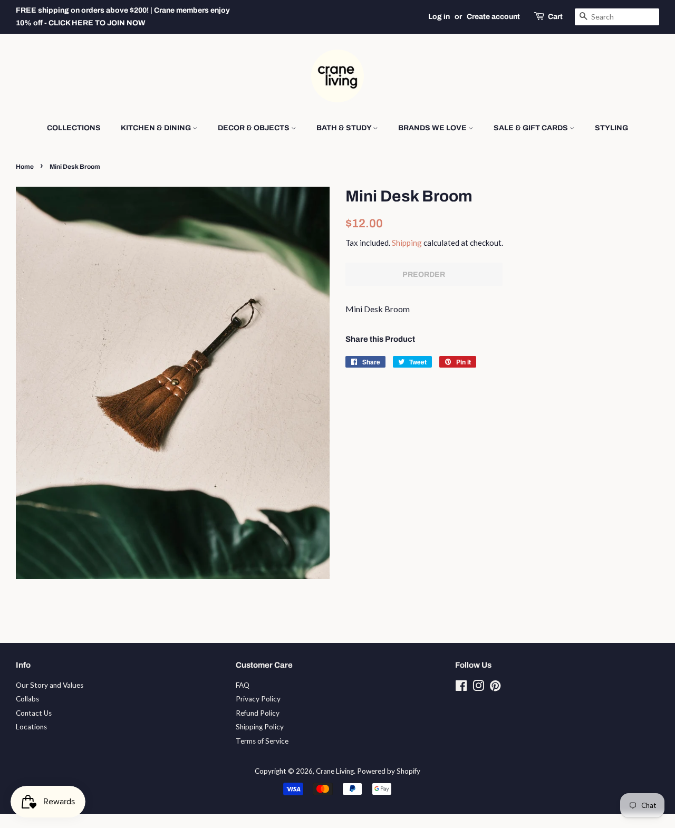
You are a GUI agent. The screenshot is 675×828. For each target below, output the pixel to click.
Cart (555, 17)
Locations (31, 727)
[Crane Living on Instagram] (478, 687)
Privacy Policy (258, 699)
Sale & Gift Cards (532, 128)
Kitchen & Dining (156, 128)
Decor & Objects (254, 128)
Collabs (27, 699)
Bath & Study (344, 128)
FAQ (242, 685)
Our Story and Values (49, 685)
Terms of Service (262, 741)
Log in (439, 17)
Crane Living (335, 771)
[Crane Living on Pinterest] (495, 687)
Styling (611, 128)
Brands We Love (433, 128)
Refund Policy (257, 713)
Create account (493, 17)
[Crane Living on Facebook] (461, 687)
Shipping (407, 242)
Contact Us (34, 713)
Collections (74, 128)
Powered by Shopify (388, 771)
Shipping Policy (260, 727)
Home (25, 166)
